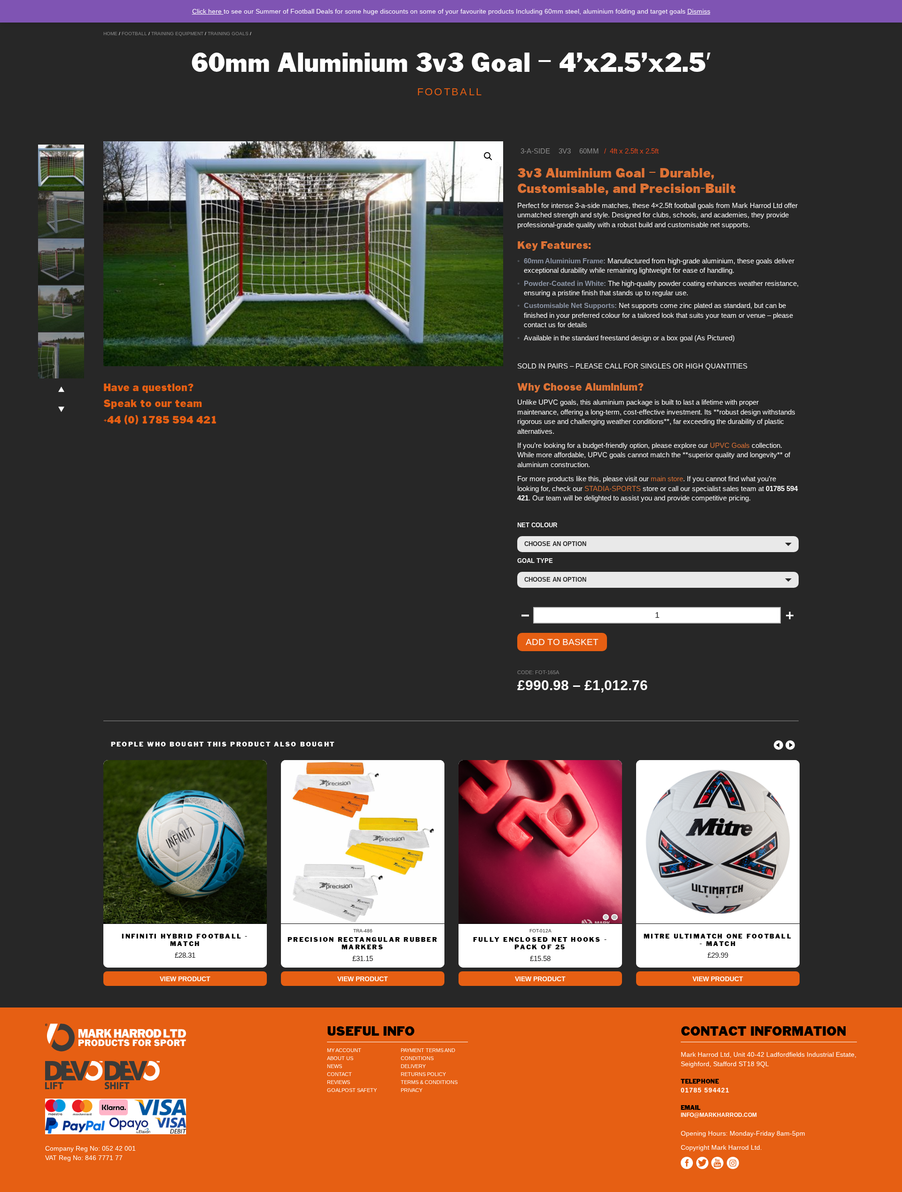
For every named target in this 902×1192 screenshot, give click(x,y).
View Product (185, 979)
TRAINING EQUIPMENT (177, 33)
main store (667, 479)
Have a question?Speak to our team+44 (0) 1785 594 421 (160, 403)
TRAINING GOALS (228, 33)
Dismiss (698, 11)
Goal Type (535, 560)
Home (110, 33)
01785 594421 (705, 1090)
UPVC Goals (730, 445)
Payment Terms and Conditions (428, 1054)
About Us (340, 1058)
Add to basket (562, 642)
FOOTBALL (134, 33)
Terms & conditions (429, 1082)
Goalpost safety (352, 1090)
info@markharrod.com (719, 1115)
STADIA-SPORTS (612, 488)
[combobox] (658, 544)
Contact (339, 1074)
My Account (344, 1050)
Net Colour (537, 525)
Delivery (413, 1066)
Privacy (411, 1090)
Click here (208, 11)
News (334, 1066)
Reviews (338, 1082)
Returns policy (423, 1074)
